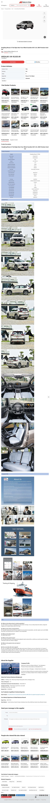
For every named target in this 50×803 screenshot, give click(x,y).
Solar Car (23, 787)
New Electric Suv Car (33, 790)
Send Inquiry (13, 62)
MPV (28, 694)
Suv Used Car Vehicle (23, 790)
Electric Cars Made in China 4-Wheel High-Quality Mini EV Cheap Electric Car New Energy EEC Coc (6, 98)
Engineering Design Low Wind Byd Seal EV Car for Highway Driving (15, 130)
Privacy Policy (43, 799)
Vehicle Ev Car (13, 790)
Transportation (7, 8)
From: (7, 712)
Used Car (24, 694)
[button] (2, 2)
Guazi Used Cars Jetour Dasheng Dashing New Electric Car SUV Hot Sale (34, 114)
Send (10, 729)
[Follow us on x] (41, 795)
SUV (11, 694)
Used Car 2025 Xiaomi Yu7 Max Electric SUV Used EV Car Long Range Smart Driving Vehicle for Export (6, 114)
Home (2, 8)
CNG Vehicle (4, 781)
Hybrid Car (35, 694)
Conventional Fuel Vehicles (20, 8)
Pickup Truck (11, 781)
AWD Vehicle (19, 781)
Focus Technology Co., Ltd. (16, 799)
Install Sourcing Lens (7, 797)
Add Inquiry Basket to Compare (25, 41)
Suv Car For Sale (5, 790)
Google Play (12, 795)
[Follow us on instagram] (43, 795)
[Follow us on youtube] (45, 795)
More (2, 792)
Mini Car (30, 694)
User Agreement (31, 799)
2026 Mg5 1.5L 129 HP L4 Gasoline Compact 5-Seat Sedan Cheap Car (24, 98)
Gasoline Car (19, 694)
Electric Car (14, 694)
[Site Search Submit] (32, 5)
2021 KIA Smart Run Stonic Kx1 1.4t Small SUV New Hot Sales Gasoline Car (15, 98)
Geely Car (43, 694)
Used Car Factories (5, 787)
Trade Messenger (20, 795)
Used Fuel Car (41, 787)
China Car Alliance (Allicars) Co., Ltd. (11, 51)
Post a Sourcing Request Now (35, 729)
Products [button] (12, 5)
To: (7, 715)
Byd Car (38, 694)
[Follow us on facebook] (40, 795)
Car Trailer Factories (15, 787)
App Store (4, 795)
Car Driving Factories (32, 787)
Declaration (38, 799)
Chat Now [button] (38, 62)
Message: (6, 719)
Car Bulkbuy (42, 790)
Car (12, 8)
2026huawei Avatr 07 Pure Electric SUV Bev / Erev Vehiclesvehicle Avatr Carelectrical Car (6, 130)
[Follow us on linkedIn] (35, 797)
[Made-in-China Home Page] (25, 2)
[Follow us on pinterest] (47, 795)
